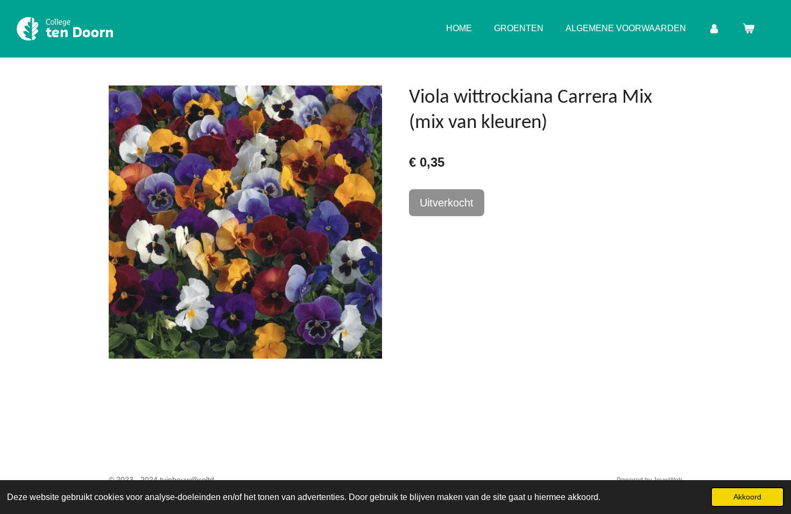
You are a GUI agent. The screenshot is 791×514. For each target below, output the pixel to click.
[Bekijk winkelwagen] (748, 28)
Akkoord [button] (747, 496)
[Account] (714, 28)
